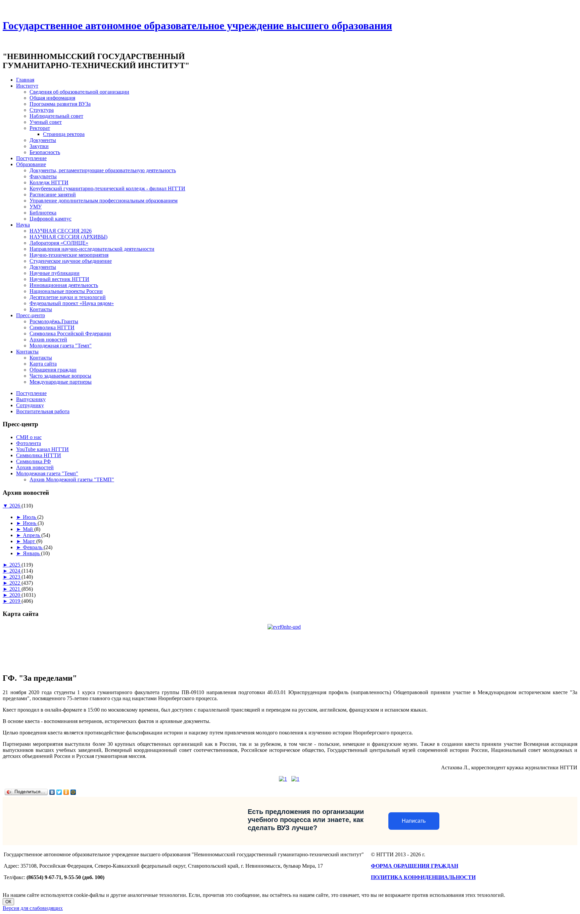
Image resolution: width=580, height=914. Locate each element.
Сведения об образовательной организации (79, 92)
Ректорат (40, 128)
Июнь (30, 523)
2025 (15, 565)
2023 (15, 577)
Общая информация (52, 98)
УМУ (36, 206)
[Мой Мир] (73, 792)
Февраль (33, 547)
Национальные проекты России (66, 291)
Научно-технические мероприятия (69, 255)
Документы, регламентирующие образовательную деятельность (103, 170)
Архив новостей (48, 339)
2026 (15, 506)
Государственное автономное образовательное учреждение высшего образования (197, 25)
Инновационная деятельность (64, 285)
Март (29, 541)
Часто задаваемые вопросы (60, 376)
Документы (43, 140)
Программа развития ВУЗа (60, 104)
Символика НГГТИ (52, 327)
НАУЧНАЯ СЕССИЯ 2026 (61, 231)
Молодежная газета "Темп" (61, 345)
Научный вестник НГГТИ (59, 279)
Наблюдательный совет (56, 116)
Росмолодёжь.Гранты (54, 321)
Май (28, 529)
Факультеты (43, 176)
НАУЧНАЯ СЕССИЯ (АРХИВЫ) (68, 237)
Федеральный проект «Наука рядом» (72, 303)
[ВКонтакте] (52, 792)
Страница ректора (64, 134)
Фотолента (28, 443)
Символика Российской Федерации (70, 333)
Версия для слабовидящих (33, 908)
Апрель (32, 535)
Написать (414, 821)
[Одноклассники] (66, 792)
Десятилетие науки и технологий (68, 297)
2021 (15, 589)
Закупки (39, 146)
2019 (15, 601)
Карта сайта (43, 364)
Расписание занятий (53, 194)
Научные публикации (55, 273)
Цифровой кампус (50, 219)
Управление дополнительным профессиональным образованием (104, 200)
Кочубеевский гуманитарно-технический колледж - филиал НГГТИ (107, 188)
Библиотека (43, 212)
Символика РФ (33, 461)
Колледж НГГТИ (49, 182)
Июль (30, 517)
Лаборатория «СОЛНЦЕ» (59, 243)
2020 (15, 595)
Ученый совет (46, 122)
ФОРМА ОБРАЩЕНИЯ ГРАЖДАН (414, 866)
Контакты (41, 309)
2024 (15, 571)
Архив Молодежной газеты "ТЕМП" (72, 479)
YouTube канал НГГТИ (42, 449)
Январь (32, 553)
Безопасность (45, 152)
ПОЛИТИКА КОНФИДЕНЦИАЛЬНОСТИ (423, 877)
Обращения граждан (53, 370)
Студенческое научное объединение (71, 261)
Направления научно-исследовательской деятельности (92, 249)
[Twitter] (59, 792)
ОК (8, 901)
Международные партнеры (61, 382)
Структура (42, 110)
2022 (15, 583)
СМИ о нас (29, 437)
